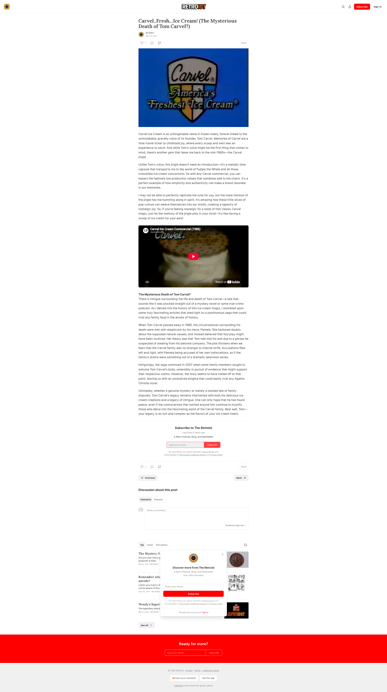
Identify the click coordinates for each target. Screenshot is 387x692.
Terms (197, 670)
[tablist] (151, 500)
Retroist (150, 33)
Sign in (378, 6)
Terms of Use (208, 600)
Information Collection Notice (192, 603)
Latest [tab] (150, 545)
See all (144, 625)
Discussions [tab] (161, 545)
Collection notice (210, 670)
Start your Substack (185, 678)
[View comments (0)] (152, 43)
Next (239, 477)
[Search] (343, 7)
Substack (178, 685)
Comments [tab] (145, 499)
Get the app (208, 678)
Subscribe (362, 6)
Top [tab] (142, 545)
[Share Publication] (350, 7)
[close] (222, 554)
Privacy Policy (216, 603)
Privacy (189, 670)
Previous (150, 477)
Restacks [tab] (158, 499)
